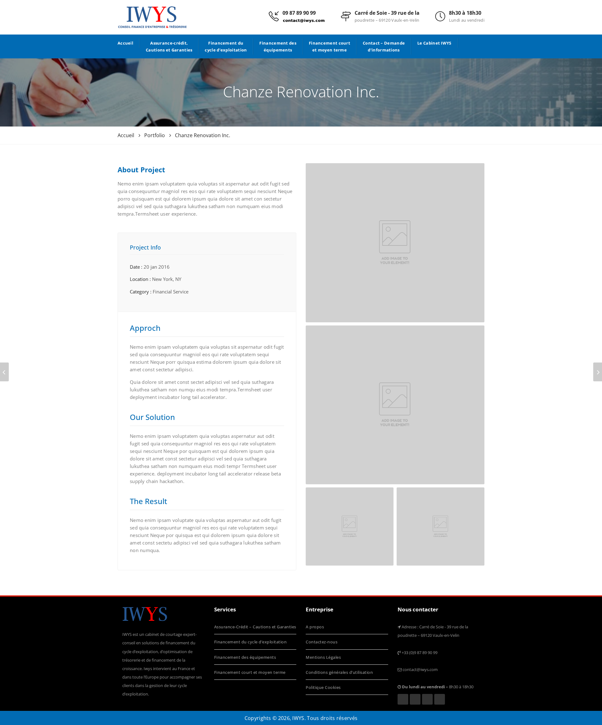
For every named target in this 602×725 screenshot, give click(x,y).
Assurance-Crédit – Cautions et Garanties (255, 627)
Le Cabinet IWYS (434, 43)
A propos (315, 627)
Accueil (125, 43)
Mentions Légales (323, 657)
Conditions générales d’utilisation (339, 672)
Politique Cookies (323, 687)
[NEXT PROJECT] (597, 371)
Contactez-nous (321, 642)
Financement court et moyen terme (329, 46)
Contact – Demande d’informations (384, 46)
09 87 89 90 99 (299, 13)
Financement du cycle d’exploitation (226, 46)
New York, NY (166, 279)
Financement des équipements (277, 46)
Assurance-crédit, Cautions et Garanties (169, 46)
